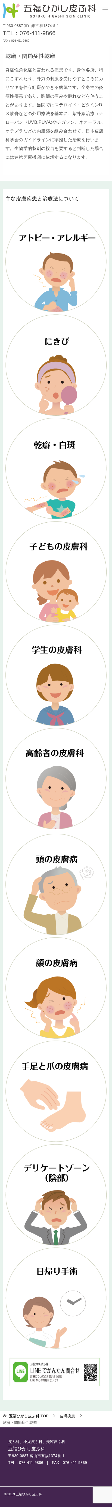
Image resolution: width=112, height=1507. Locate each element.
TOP (28, 1416)
